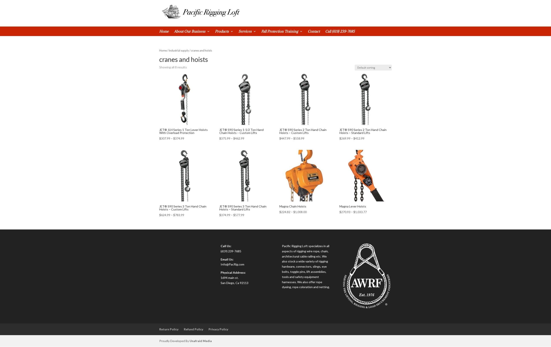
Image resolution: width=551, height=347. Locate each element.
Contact (314, 31)
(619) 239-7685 (231, 251)
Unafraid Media (201, 341)
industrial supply (179, 50)
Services (245, 31)
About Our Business (189, 31)
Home (164, 31)
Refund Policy (193, 329)
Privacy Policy (218, 329)
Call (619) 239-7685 (340, 31)
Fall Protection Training (279, 31)
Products (222, 31)
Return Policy (168, 329)
